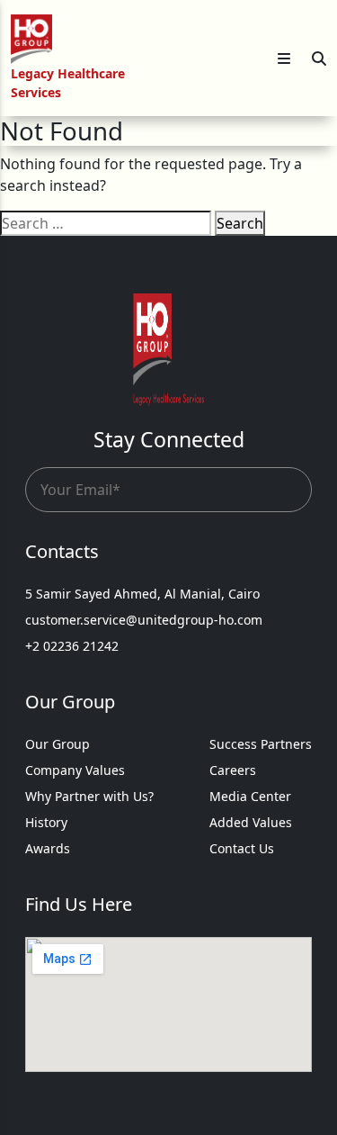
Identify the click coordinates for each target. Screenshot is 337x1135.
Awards (47, 848)
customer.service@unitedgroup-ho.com (143, 619)
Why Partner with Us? (89, 796)
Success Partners (260, 743)
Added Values (250, 822)
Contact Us (241, 848)
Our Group (57, 743)
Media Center (250, 796)
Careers (232, 770)
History (46, 822)
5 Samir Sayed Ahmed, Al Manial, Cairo (142, 593)
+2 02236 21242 (72, 645)
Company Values (75, 770)
